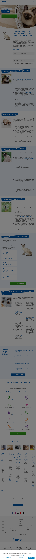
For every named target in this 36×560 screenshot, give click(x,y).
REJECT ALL (21, 557)
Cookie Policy (22, 555)
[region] (18, 555)
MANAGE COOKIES (7, 557)
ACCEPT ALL (31, 557)
